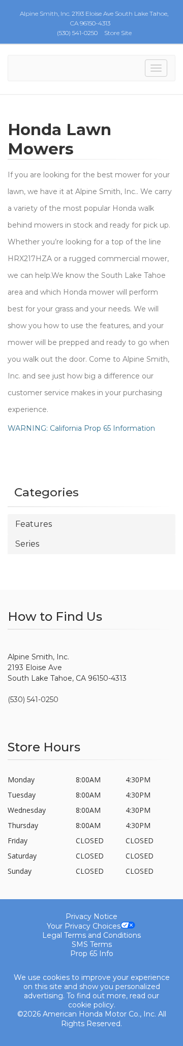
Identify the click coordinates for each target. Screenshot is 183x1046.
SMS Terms (92, 944)
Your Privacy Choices (83, 926)
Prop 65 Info (91, 953)
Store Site (118, 33)
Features (33, 524)
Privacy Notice (91, 916)
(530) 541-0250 (77, 33)
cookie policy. (91, 1004)
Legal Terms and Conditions (91, 935)
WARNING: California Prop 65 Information (81, 428)
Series (27, 544)
